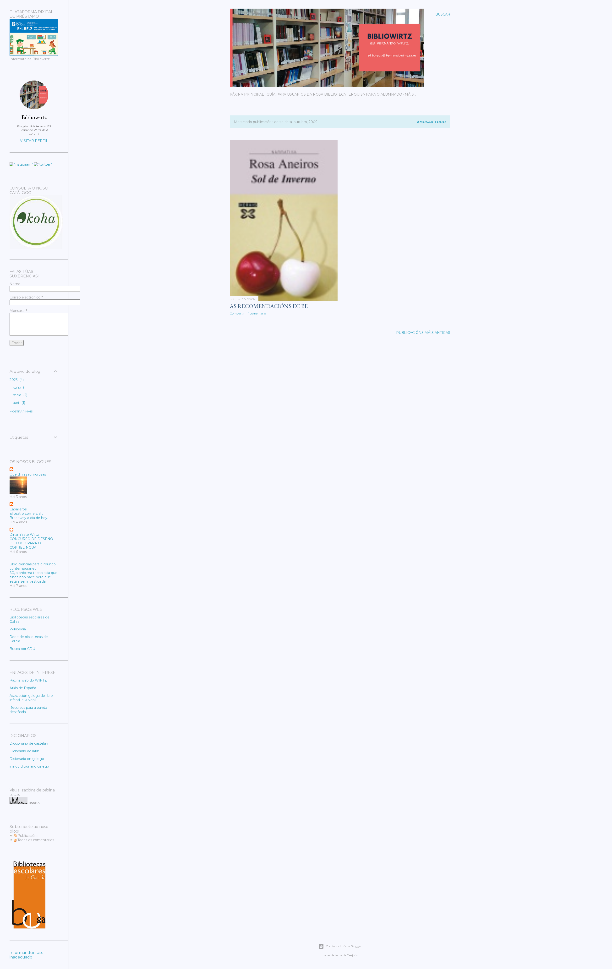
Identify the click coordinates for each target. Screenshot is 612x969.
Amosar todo (431, 122)
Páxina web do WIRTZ (28, 680)
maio (19, 395)
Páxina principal (247, 94)
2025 (16, 380)
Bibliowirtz (34, 117)
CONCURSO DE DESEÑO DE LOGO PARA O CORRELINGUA (31, 543)
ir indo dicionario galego (29, 766)
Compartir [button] (237, 313)
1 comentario (257, 313)
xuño (19, 387)
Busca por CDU (22, 649)
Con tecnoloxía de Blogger (344, 946)
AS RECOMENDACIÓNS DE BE (269, 306)
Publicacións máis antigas (423, 332)
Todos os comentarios (35, 840)
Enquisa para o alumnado (375, 94)
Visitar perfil (34, 141)
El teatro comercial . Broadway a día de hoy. (29, 515)
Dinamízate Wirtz (24, 534)
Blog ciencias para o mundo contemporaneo (33, 566)
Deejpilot (353, 955)
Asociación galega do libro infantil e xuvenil (31, 697)
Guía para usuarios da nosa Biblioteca (306, 94)
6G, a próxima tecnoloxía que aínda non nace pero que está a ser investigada (33, 577)
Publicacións (27, 836)
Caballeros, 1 (20, 509)
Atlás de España (23, 688)
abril (18, 403)
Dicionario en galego (27, 759)
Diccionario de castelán (29, 743)
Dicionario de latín (24, 751)
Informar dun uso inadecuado (27, 954)
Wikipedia (18, 629)
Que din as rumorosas (28, 474)
